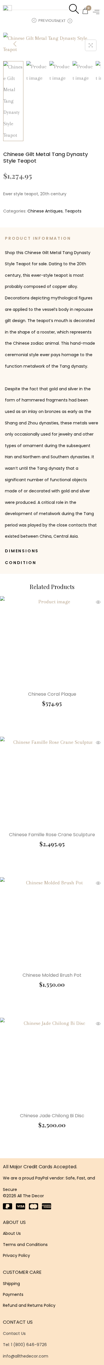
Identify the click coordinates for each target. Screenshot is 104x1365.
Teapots (73, 211)
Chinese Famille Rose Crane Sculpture (52, 834)
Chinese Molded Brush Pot (52, 975)
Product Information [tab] (38, 238)
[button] (96, 12)
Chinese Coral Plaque (52, 694)
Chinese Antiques (45, 211)
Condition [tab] (20, 563)
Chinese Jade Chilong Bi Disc (52, 1115)
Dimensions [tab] (22, 551)
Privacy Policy (16, 1255)
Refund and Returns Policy (29, 1305)
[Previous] (15, 44)
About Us (12, 1233)
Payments (13, 1294)
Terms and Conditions (25, 1244)
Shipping (11, 1283)
